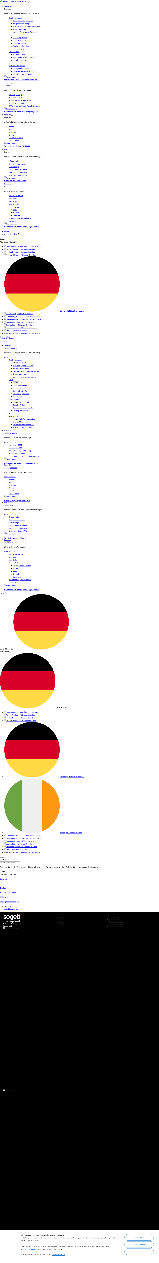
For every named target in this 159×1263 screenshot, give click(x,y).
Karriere (13, 505)
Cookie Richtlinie (114, 919)
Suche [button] (2, 239)
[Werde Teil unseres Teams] (81, 177)
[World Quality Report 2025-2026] (81, 143)
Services (13, 348)
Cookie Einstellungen (116, 922)
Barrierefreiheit (114, 917)
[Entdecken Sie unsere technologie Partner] (81, 223)
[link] (15, 1)
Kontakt (60, 926)
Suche (3, 872)
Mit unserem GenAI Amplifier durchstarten (21, 80)
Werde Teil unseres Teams (15, 181)
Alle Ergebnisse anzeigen (9, 901)
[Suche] (1, 341)
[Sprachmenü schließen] (10, 652)
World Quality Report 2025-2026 (17, 146)
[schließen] (3, 341)
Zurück (7, 348)
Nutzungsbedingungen (116, 926)
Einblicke (13, 467)
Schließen (13, 242)
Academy (14, 433)
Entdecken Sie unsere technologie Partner (21, 227)
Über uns (13, 542)
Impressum (112, 915)
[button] (11, 6)
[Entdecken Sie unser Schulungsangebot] (81, 108)
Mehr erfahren (10, 357)
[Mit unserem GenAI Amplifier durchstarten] (81, 76)
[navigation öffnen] (5, 341)
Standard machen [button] (34, 246)
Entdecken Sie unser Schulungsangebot (21, 112)
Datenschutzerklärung (116, 924)
